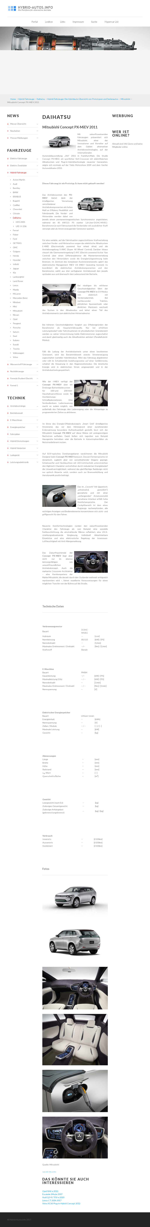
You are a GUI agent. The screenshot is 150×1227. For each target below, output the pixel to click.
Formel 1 (14, 385)
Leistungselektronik (19, 462)
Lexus (15, 285)
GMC (15, 247)
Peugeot (17, 323)
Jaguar (16, 268)
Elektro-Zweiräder (18, 165)
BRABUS (17, 196)
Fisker (15, 234)
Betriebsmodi (16, 413)
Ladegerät (15, 455)
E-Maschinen (16, 420)
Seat (15, 336)
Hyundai (16, 260)
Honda (16, 255)
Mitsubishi (17, 310)
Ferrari (16, 230)
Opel (15, 319)
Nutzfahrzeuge (17, 371)
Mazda (16, 289)
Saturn (16, 332)
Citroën (16, 213)
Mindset (17, 302)
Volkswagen (18, 353)
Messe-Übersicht (18, 124)
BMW (15, 192)
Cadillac (16, 205)
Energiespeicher (17, 427)
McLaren (17, 293)
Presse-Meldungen (19, 138)
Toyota (16, 348)
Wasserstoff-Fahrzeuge (21, 364)
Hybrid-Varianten (18, 448)
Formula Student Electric (21, 378)
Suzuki (16, 344)
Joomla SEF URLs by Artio (49, 1172)
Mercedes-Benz (20, 298)
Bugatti (16, 201)
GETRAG (17, 243)
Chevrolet (17, 209)
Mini (15, 306)
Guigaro (16, 251)
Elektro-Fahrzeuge (18, 158)
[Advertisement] (75, 72)
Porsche (17, 327)
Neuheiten (15, 131)
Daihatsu (17, 217)
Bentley (16, 188)
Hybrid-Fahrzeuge (18, 172)
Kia (14, 272)
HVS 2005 (20, 222)
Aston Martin (19, 179)
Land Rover (18, 281)
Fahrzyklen (15, 434)
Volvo (15, 357)
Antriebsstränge (17, 406)
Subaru (16, 340)
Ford (15, 239)
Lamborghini (18, 277)
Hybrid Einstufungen (19, 441)
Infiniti (16, 264)
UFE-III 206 (21, 226)
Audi (15, 184)
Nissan (16, 315)
